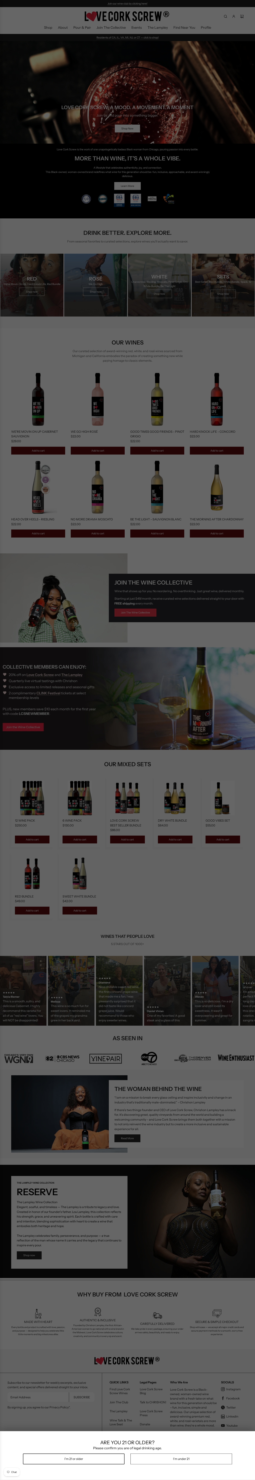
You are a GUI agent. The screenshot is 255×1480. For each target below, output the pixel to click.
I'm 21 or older (73, 1459)
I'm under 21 (181, 1459)
